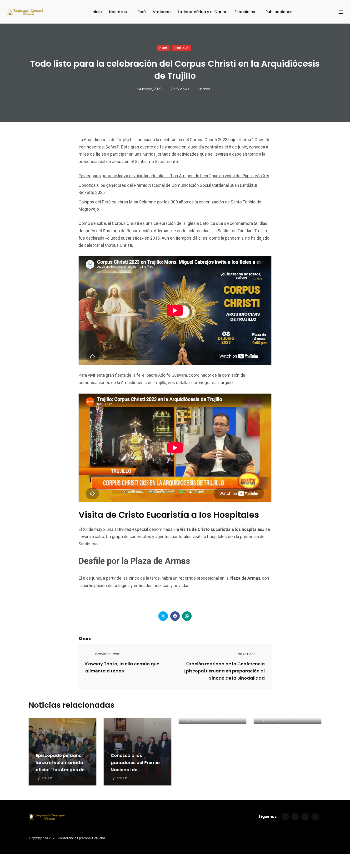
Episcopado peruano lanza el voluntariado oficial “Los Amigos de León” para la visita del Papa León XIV (174, 175)
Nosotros (118, 12)
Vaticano (162, 12)
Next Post (246, 654)
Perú (141, 12)
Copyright (36, 838)
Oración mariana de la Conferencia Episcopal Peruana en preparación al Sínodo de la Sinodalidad (224, 671)
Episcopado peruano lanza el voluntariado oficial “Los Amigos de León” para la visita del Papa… (61, 769)
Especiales (245, 12)
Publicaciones (278, 12)
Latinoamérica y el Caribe (202, 12)
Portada (182, 47)
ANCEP (46, 778)
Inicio (97, 12)
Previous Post (107, 654)
